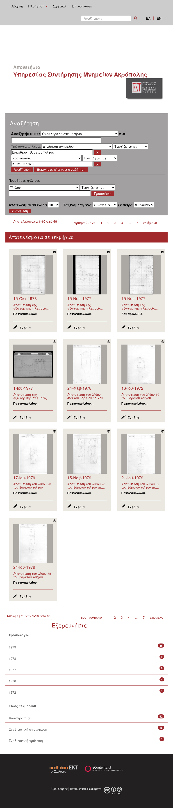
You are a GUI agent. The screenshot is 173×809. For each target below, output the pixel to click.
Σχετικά (59, 6)
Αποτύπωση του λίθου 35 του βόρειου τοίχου (32, 575)
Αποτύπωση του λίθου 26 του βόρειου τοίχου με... (86, 486)
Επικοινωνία (82, 6)
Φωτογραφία (19, 718)
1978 (12, 658)
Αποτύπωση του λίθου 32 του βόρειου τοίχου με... (140, 486)
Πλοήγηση (36, 6)
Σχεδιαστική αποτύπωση (28, 729)
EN (159, 18)
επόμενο (150, 222)
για (122, 133)
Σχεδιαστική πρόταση (26, 740)
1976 (12, 681)
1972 (12, 692)
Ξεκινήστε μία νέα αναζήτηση (61, 169)
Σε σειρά (125, 205)
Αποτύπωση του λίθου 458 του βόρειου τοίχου (85, 396)
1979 (12, 647)
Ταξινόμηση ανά (77, 205)
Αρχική (17, 6)
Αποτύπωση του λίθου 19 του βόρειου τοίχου (140, 396)
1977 (12, 669)
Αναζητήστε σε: (25, 133)
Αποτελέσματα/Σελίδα (28, 205)
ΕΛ (148, 18)
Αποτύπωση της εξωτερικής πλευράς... (31, 306)
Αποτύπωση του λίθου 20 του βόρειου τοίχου (32, 486)
